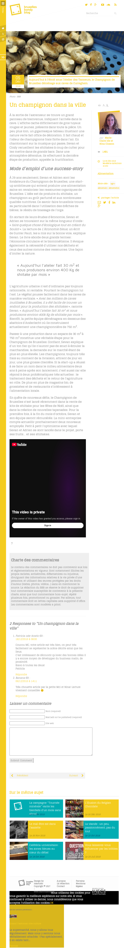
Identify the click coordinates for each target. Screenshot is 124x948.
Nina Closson (107, 144)
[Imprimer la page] (99, 105)
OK (51, 903)
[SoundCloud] (108, 5)
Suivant (73, 776)
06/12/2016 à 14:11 (26, 681)
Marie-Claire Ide (106, 139)
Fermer (14, 946)
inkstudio (38, 883)
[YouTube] (102, 5)
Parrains (80, 881)
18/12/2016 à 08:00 (26, 639)
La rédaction (63, 883)
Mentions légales (80, 885)
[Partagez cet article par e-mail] (100, 202)
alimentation (114, 188)
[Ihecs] (99, 893)
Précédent (22, 776)
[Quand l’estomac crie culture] (13, 917)
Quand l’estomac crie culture (25, 923)
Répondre (21, 674)
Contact (61, 886)
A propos (61, 881)
